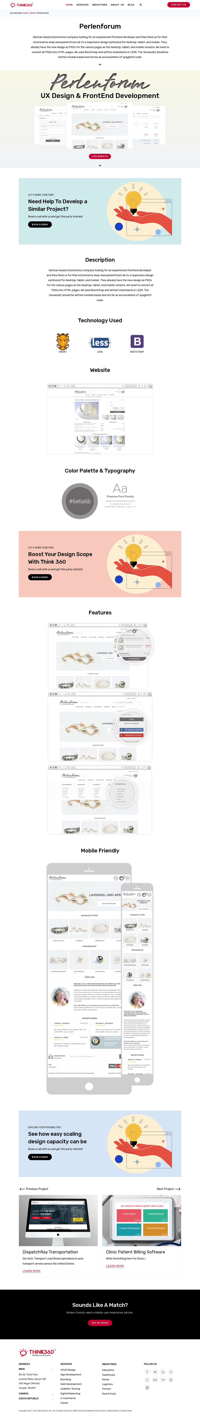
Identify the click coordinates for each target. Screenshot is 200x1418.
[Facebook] (147, 1372)
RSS (75, 1411)
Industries (99, 4)
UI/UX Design (68, 1369)
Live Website (100, 156)
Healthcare (108, 1374)
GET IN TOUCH (100, 1323)
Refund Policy (113, 1411)
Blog (131, 4)
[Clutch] (171, 1380)
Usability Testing (70, 1388)
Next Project (165, 1189)
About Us (117, 4)
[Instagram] (147, 1380)
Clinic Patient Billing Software (135, 1251)
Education (108, 1369)
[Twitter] (155, 1372)
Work (69, 4)
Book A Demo (40, 224)
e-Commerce (68, 1398)
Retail (105, 1379)
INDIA (22, 1369)
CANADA (23, 1393)
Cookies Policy (126, 1411)
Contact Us (178, 4)
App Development (70, 1374)
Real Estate (109, 1393)
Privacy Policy (100, 1411)
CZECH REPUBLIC (29, 1398)
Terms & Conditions (86, 1411)
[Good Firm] (147, 1387)
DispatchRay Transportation (50, 1251)
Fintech (106, 1388)
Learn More (32, 1271)
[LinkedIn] (163, 1372)
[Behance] (155, 1380)
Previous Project (37, 1189)
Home (25, 13)
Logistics (107, 1384)
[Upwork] (163, 1380)
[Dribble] (171, 1372)
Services (82, 4)
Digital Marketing (70, 1393)
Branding (65, 1379)
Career (64, 1402)
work (32, 13)
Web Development (71, 1384)
